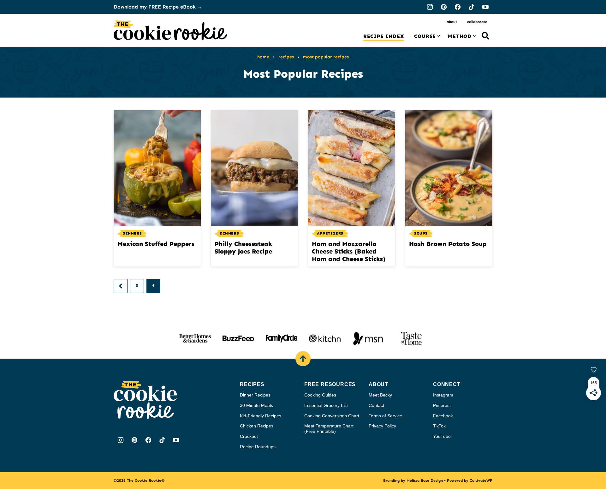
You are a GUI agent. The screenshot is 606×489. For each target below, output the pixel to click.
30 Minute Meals (256, 405)
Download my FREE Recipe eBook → (158, 7)
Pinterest (442, 405)
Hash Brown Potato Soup (448, 243)
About (452, 22)
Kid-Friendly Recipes (260, 415)
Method (460, 36)
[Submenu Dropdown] (439, 36)
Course (425, 36)
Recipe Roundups (258, 446)
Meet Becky (380, 394)
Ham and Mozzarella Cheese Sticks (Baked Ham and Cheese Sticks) (348, 251)
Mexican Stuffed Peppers (155, 243)
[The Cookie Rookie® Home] (170, 30)
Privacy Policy (382, 425)
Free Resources (330, 384)
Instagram (443, 394)
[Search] (485, 36)
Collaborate (477, 22)
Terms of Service (385, 415)
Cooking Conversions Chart (331, 415)
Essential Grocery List (326, 405)
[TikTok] (471, 7)
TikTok (439, 425)
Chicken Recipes (256, 425)
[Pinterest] (444, 7)
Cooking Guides (320, 394)
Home (263, 57)
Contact (376, 405)
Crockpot (249, 436)
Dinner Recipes (255, 394)
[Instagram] (430, 7)
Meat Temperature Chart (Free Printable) (329, 428)
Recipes (286, 57)
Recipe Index (383, 36)
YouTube (442, 436)
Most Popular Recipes (326, 57)
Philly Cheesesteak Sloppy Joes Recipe (243, 247)
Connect (446, 384)
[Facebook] (458, 7)
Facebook (443, 415)
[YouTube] (485, 7)
